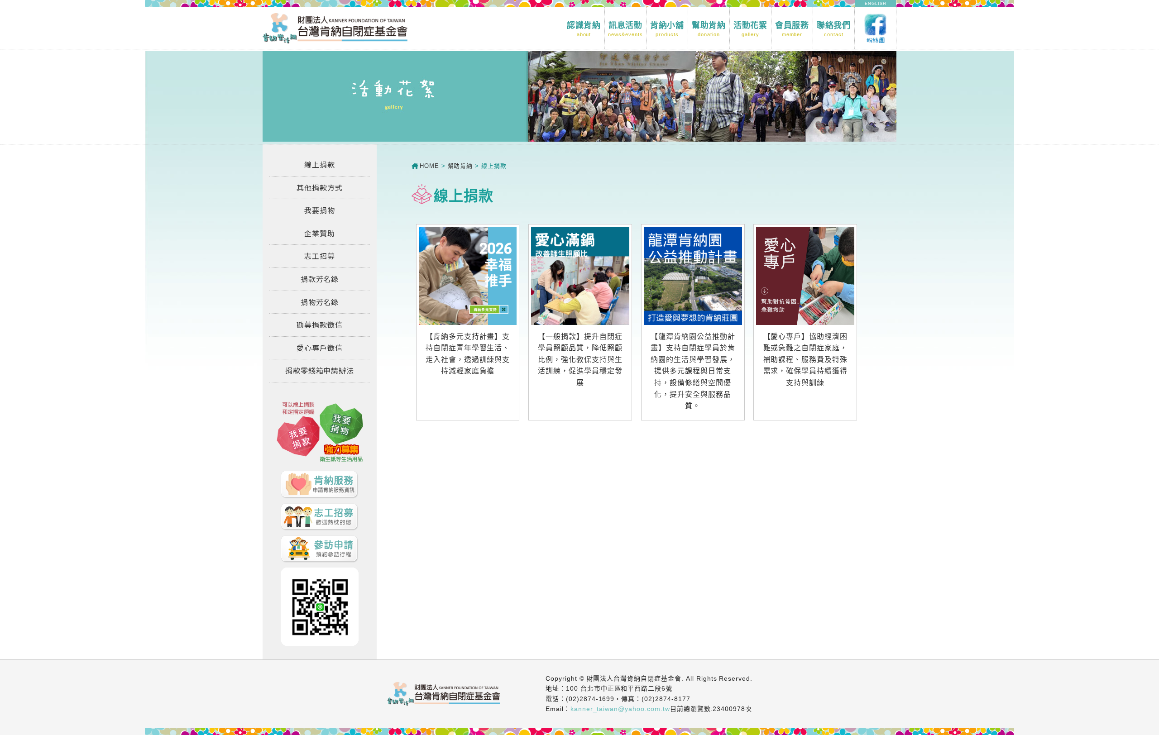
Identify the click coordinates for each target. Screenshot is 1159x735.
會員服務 (792, 29)
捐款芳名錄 (320, 278)
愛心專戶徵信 (320, 347)
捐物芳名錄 (320, 301)
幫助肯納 (709, 29)
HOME (429, 165)
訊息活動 (625, 29)
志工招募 (319, 255)
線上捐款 (319, 164)
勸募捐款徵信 (320, 324)
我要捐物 (319, 210)
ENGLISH (875, 3)
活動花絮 (750, 29)
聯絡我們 (834, 29)
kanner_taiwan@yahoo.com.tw (620, 708)
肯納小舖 (667, 29)
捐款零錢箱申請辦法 (319, 370)
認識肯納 (584, 29)
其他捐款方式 (320, 187)
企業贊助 (319, 233)
